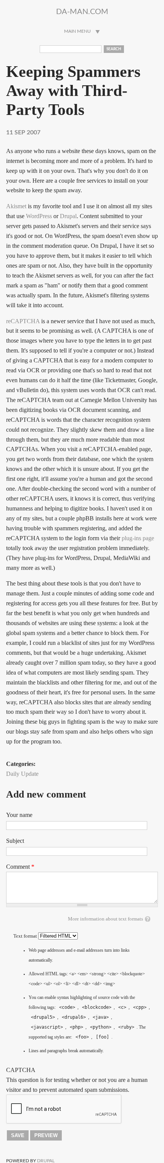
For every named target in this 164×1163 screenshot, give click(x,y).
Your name (19, 815)
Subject (15, 841)
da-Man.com (82, 12)
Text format (25, 936)
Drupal (68, 216)
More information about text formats (105, 919)
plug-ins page (138, 538)
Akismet (16, 206)
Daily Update (22, 774)
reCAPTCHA (23, 321)
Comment (20, 866)
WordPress (39, 216)
